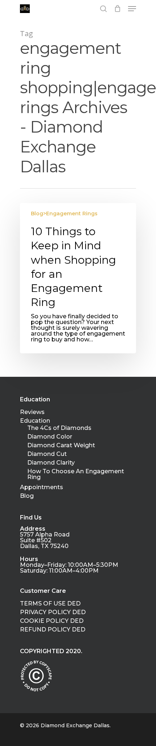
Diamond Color (49, 437)
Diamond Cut (47, 454)
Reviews (32, 412)
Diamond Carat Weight (61, 445)
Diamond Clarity (51, 463)
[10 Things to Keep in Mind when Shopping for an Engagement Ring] (78, 278)
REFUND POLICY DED (52, 630)
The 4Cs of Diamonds (59, 428)
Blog (27, 496)
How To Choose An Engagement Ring (75, 474)
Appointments (41, 487)
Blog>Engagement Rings (64, 213)
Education (35, 421)
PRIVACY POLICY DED (53, 612)
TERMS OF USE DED (50, 604)
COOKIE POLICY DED (51, 621)
